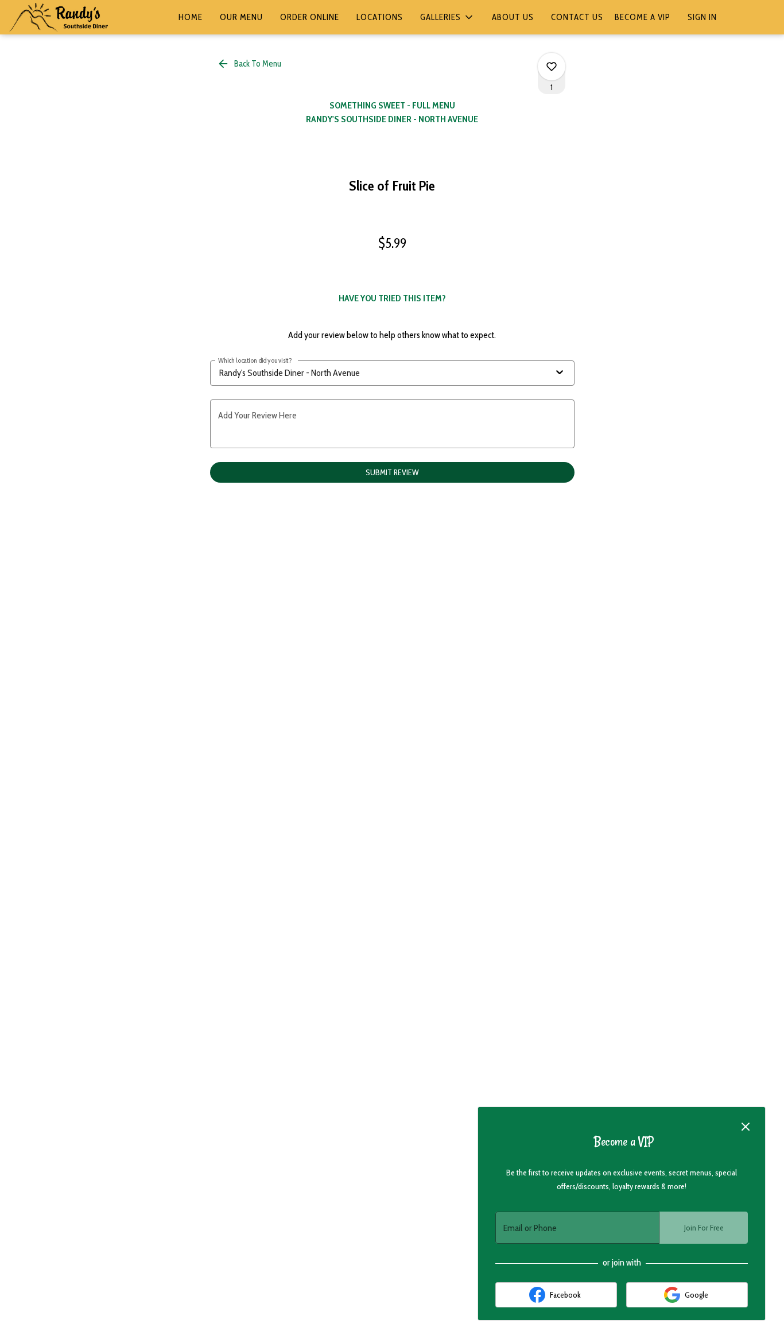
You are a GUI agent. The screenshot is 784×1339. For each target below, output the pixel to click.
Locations (379, 17)
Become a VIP (642, 17)
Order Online (309, 17)
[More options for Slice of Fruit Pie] (551, 66)
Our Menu (241, 17)
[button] (447, 17)
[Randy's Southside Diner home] (60, 17)
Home (190, 17)
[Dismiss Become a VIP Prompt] (745, 1126)
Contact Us (577, 17)
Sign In (702, 17)
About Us (513, 17)
